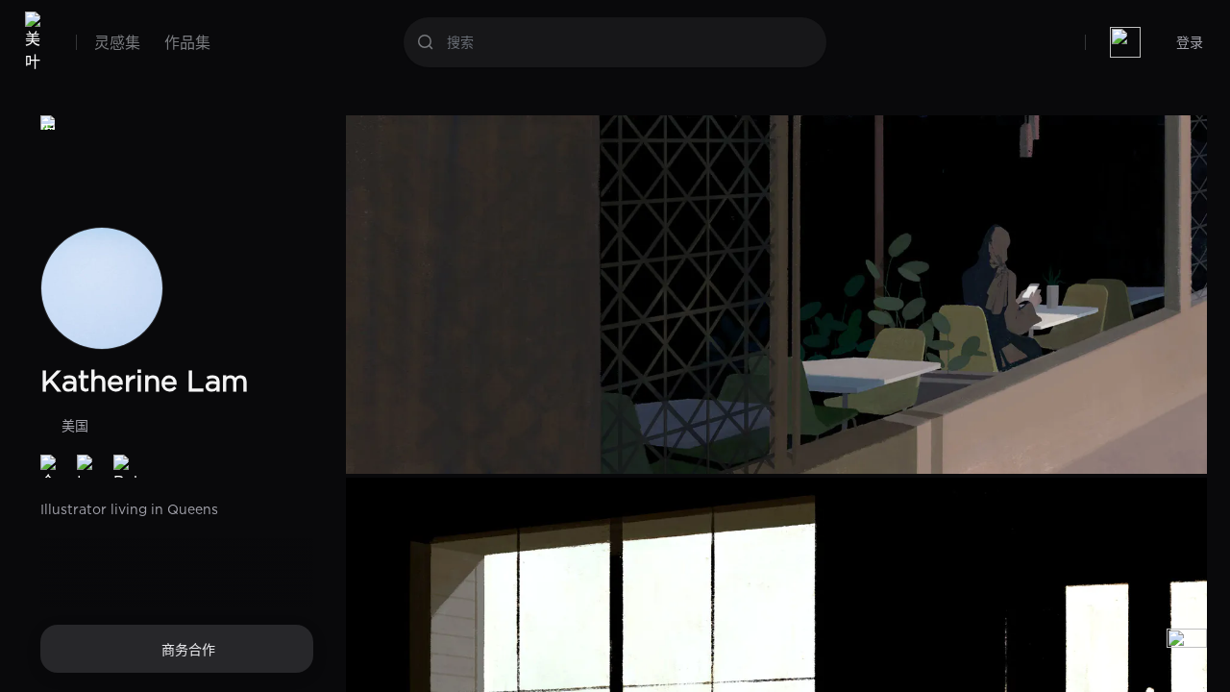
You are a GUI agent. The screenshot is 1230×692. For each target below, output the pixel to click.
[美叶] (37, 42)
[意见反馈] (1187, 649)
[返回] (48, 123)
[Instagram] (88, 466)
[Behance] (124, 466)
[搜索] (425, 42)
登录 (1189, 42)
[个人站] (51, 466)
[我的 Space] (1125, 42)
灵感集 (117, 42)
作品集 (187, 42)
